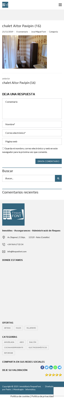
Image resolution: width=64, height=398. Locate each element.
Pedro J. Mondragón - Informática (20, 389)
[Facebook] (42, 367)
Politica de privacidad (42, 396)
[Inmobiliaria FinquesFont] (4, 5)
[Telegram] (59, 367)
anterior (18, 80)
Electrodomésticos (38, 347)
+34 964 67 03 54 (15, 244)
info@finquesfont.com (16, 251)
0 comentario (22, 32)
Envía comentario (48, 161)
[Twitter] (47, 367)
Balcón (32, 342)
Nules (18, 328)
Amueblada (9, 342)
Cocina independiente (13, 347)
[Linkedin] (51, 367)
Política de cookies (20, 396)
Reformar (8, 353)
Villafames (31, 328)
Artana (7, 328)
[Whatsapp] (55, 367)
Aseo (22, 342)
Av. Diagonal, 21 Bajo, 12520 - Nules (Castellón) (28, 237)
